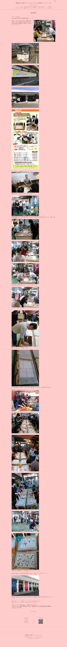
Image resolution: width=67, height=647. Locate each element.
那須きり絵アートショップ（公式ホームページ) (33, 3)
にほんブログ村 (16, 607)
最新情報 (33, 13)
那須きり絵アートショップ (33, 635)
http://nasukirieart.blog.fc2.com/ (35, 601)
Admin (36, 638)
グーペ (33, 638)
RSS (38, 638)
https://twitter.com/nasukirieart (31, 602)
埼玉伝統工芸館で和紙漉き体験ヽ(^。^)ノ (23, 18)
